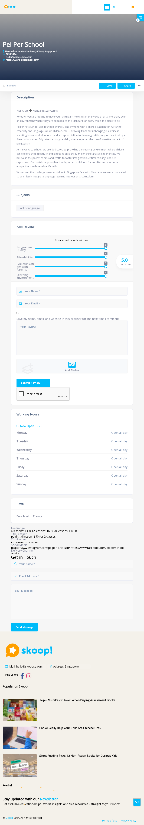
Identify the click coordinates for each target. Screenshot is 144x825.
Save (109, 85)
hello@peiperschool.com (19, 57)
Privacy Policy (128, 820)
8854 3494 (11, 54)
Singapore (72, 666)
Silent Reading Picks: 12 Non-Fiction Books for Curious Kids (78, 756)
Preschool (23, 516)
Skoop (9, 817)
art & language (30, 208)
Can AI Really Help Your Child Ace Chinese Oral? (70, 728)
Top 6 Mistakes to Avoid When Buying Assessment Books (77, 700)
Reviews (11, 85)
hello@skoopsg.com (29, 666)
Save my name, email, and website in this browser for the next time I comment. (68, 318)
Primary (37, 516)
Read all (7, 785)
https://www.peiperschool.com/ (22, 60)
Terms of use (109, 820)
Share (127, 85)
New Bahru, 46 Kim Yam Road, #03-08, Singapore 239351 (32, 51)
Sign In (121, 7)
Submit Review (30, 382)
